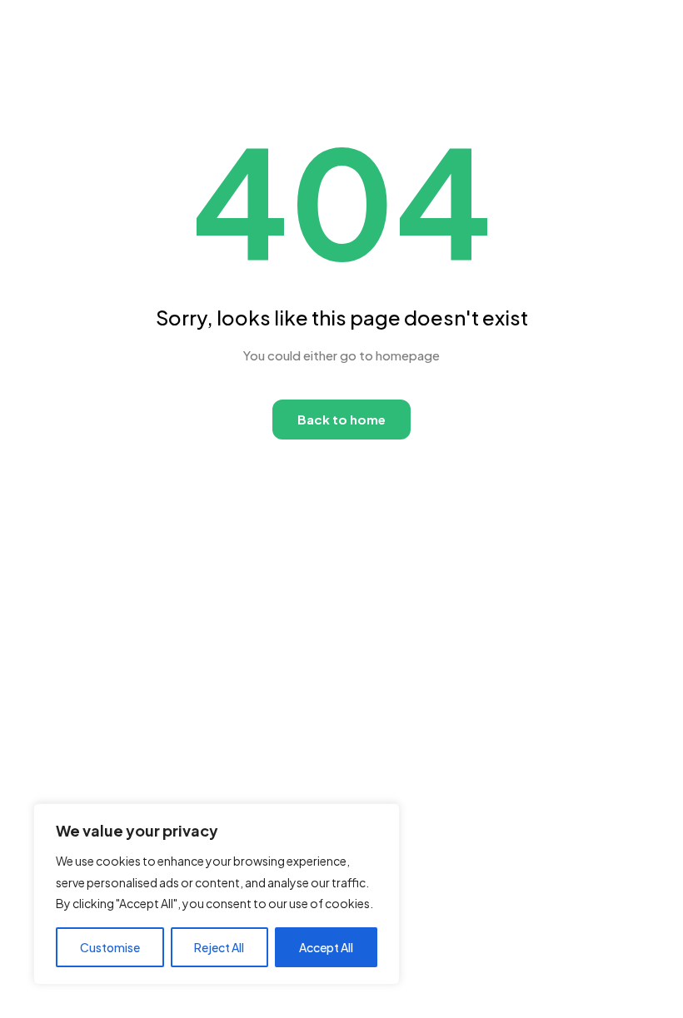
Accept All (326, 947)
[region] (216, 894)
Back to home (341, 419)
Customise (110, 947)
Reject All (219, 947)
